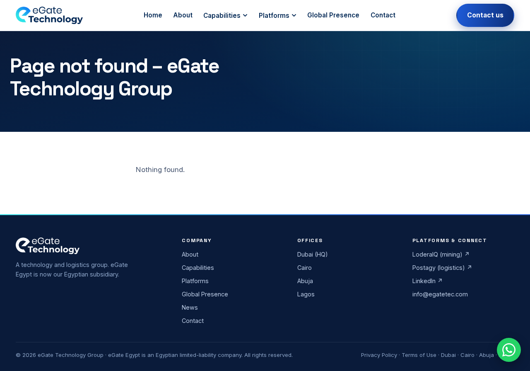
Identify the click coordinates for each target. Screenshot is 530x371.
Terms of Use (419, 355)
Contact (383, 15)
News (190, 307)
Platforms (274, 15)
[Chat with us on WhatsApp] (509, 350)
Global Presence (333, 15)
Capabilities (222, 15)
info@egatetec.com (440, 294)
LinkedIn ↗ (427, 280)
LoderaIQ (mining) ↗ (441, 254)
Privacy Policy (379, 355)
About (183, 15)
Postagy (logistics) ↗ (442, 267)
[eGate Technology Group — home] (49, 15)
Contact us (485, 15)
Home (153, 15)
